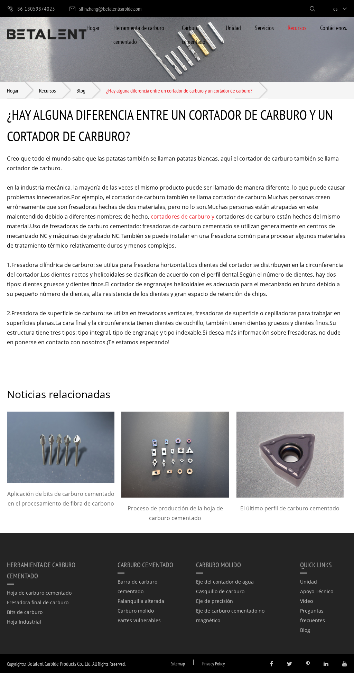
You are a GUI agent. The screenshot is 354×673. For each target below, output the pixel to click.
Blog (80, 90)
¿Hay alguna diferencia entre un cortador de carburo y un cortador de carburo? (179, 90)
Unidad (233, 27)
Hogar (93, 27)
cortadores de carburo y (182, 216)
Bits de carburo (25, 612)
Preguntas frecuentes (312, 615)
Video (306, 601)
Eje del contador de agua (225, 581)
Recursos (297, 27)
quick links (316, 564)
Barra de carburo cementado (137, 586)
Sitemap (178, 663)
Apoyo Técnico (316, 591)
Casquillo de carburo (220, 591)
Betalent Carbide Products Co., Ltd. (59, 663)
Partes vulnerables (139, 620)
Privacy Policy (213, 663)
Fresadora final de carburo (37, 602)
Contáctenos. (333, 27)
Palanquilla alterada (141, 601)
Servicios (264, 27)
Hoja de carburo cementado (39, 592)
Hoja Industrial (24, 621)
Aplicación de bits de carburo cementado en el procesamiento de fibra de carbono (60, 498)
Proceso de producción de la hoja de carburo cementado (175, 513)
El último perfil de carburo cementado (289, 508)
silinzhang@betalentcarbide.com (110, 8)
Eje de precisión (214, 601)
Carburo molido (136, 610)
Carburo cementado (193, 34)
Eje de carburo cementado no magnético (230, 615)
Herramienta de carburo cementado (138, 34)
